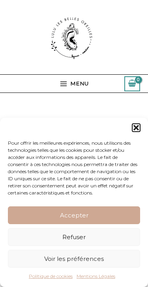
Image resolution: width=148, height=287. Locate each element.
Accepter (74, 215)
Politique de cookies (51, 276)
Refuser (74, 237)
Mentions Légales (96, 276)
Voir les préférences (74, 258)
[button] (136, 128)
